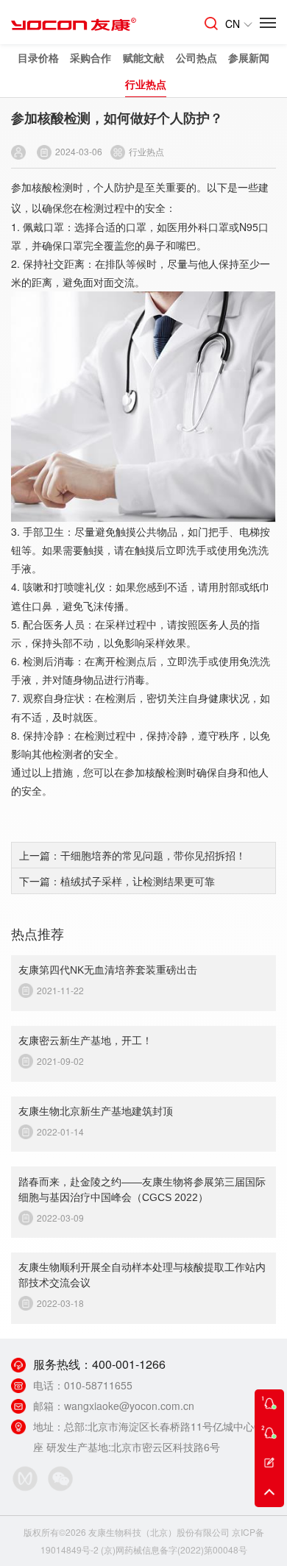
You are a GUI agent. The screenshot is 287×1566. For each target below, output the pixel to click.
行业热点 (145, 84)
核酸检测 (52, 187)
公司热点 (196, 57)
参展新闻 (248, 57)
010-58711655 (98, 1385)
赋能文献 (143, 57)
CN (232, 23)
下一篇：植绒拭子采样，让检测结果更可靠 (117, 881)
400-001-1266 (129, 1364)
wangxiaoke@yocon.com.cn (129, 1405)
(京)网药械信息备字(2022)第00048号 (174, 1549)
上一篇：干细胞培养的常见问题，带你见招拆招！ (132, 855)
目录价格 (38, 57)
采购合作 (90, 57)
